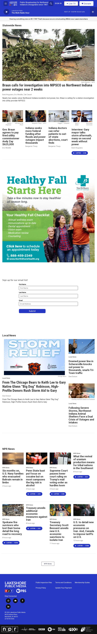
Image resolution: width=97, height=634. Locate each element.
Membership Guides (82, 582)
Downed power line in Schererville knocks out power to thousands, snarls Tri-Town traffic (81, 367)
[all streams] (93, 12)
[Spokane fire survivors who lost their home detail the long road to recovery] (13, 510)
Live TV (72, 3)
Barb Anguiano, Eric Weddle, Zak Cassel (17, 95)
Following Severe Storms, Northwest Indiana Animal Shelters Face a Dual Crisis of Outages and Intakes (81, 415)
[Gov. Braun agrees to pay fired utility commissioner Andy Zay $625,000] (12, 116)
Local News (6, 378)
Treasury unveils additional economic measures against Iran (36, 513)
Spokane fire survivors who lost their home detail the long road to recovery (12, 528)
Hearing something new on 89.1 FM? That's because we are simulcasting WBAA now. (42, 19)
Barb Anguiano (77, 148)
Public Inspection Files (44, 582)
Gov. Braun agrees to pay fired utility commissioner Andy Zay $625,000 (10, 137)
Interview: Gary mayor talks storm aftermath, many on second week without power (82, 137)
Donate (87, 3)
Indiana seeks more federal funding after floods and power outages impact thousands (35, 135)
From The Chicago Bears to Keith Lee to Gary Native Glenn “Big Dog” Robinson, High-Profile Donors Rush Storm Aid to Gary (34, 386)
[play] (6, 12)
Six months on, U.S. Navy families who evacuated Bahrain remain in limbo (13, 476)
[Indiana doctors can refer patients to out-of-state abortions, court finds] (58, 116)
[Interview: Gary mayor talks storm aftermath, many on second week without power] (82, 116)
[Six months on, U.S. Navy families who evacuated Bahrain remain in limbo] (13, 458)
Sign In (58, 3)
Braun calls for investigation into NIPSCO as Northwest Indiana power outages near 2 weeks (47, 87)
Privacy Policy (41, 588)
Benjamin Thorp (31, 146)
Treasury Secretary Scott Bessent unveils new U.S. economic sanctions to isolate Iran (59, 531)
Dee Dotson (6, 396)
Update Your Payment (63, 588)
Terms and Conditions (63, 582)
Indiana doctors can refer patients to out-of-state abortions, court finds (58, 135)
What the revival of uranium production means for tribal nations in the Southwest (84, 462)
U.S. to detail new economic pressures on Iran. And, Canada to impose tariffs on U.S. (83, 529)
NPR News (5, 468)
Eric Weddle (6, 148)
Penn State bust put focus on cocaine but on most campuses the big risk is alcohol (35, 478)
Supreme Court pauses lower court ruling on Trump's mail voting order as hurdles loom (59, 478)
